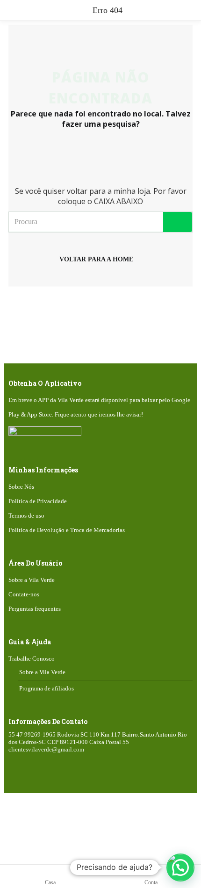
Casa (50, 882)
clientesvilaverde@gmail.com (46, 749)
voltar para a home (96, 259)
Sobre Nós (21, 486)
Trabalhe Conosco (31, 658)
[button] (180, 867)
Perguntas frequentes (34, 608)
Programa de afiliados (46, 688)
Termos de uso (26, 515)
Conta (151, 882)
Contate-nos (23, 594)
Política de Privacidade (37, 501)
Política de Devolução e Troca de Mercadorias (66, 529)
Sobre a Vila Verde (31, 579)
